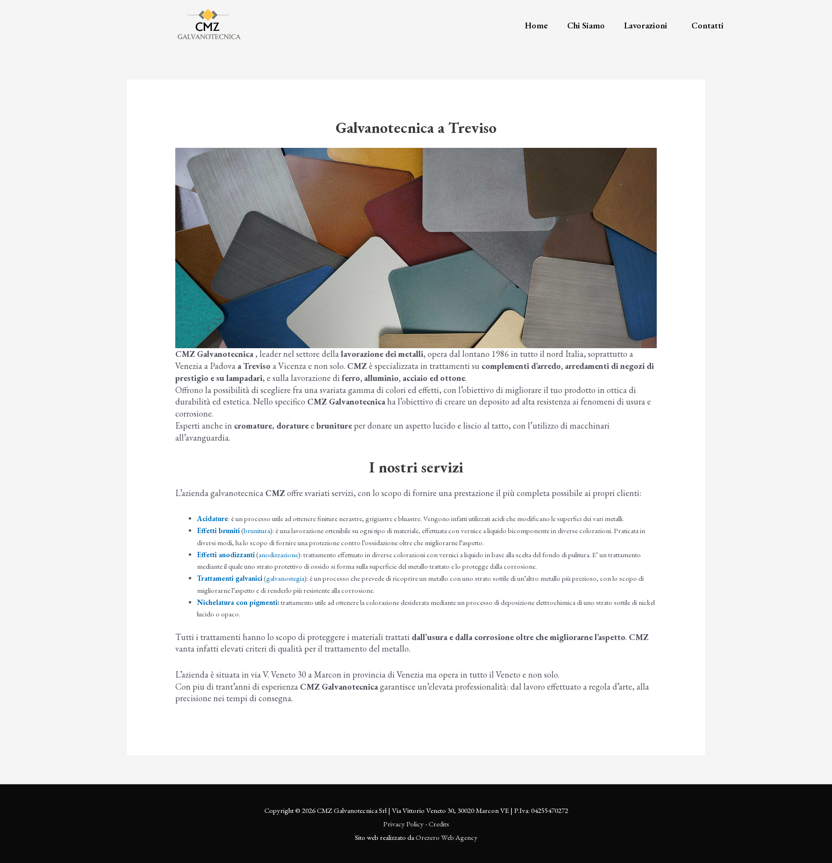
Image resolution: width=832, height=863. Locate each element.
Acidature (212, 518)
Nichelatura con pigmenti (237, 602)
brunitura (257, 530)
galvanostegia (285, 578)
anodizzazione (278, 554)
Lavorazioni (645, 25)
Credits (439, 823)
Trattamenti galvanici (229, 578)
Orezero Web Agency (447, 837)
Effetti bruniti (218, 530)
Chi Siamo (586, 25)
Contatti (707, 25)
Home (536, 25)
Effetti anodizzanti (226, 554)
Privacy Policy (403, 823)
